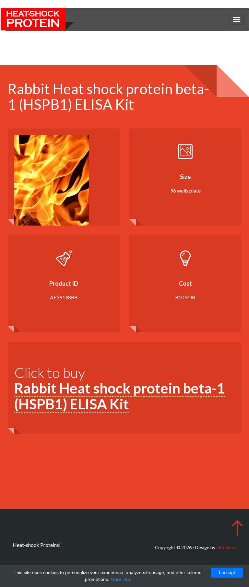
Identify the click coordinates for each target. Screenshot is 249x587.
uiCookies (226, 547)
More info (120, 579)
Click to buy (119, 388)
